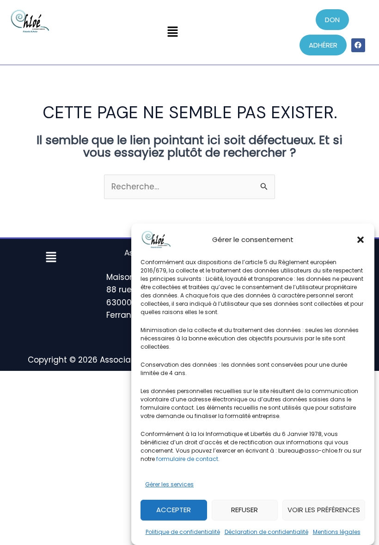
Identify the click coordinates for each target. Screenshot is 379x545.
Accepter (173, 510)
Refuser (244, 510)
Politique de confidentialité (183, 532)
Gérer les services (169, 484)
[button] (360, 239)
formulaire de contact (187, 459)
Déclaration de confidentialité (266, 532)
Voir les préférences (323, 510)
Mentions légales (337, 532)
